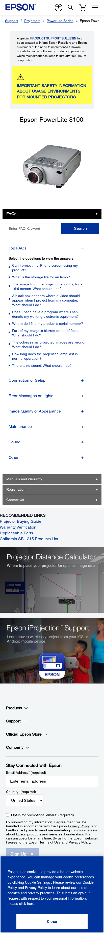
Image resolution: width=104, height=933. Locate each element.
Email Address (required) (26, 772)
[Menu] (95, 8)
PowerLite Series (60, 21)
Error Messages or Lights (31, 395)
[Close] (52, 921)
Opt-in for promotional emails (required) (42, 815)
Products (14, 708)
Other (13, 457)
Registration (15, 489)
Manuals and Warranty (24, 479)
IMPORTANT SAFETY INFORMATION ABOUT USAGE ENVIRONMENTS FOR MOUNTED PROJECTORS (51, 91)
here (30, 903)
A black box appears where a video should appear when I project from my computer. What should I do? (46, 300)
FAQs (11, 213)
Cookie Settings (38, 882)
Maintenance (20, 426)
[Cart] (83, 8)
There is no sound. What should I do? (42, 365)
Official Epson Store (24, 734)
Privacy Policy (78, 826)
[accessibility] (59, 8)
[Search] (71, 8)
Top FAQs (17, 248)
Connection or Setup (27, 380)
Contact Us (15, 500)
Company (14, 747)
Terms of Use (50, 842)
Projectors (32, 21)
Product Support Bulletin (53, 38)
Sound (14, 442)
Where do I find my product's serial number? (47, 324)
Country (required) (21, 792)
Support (11, 21)
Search (80, 228)
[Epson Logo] (20, 7)
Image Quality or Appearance (35, 411)
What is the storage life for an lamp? (41, 277)
